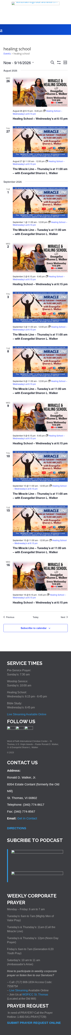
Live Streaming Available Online (26, 714)
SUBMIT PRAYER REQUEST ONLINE (34, 1023)
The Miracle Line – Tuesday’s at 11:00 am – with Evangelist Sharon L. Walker (39, 232)
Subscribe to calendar (34, 628)
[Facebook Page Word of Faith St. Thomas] (11, 729)
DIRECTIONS (16, 828)
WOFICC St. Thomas (35, 994)
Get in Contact (27, 818)
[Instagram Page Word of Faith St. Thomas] (20, 729)
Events (7, 53)
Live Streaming (18, 990)
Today (35, 617)
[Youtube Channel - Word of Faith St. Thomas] (29, 729)
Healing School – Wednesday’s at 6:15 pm (40, 119)
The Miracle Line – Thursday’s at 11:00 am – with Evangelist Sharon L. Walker (40, 171)
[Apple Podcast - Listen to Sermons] (37, 852)
